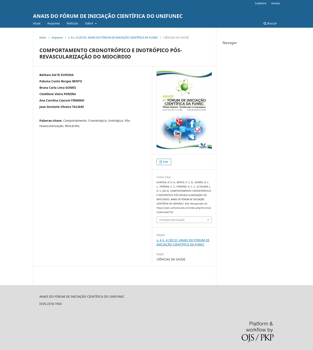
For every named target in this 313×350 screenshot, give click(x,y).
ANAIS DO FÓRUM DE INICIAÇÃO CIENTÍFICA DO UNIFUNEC (107, 15)
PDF (165, 162)
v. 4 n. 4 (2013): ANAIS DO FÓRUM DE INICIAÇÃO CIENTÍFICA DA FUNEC (113, 37)
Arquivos (53, 23)
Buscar (271, 23)
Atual (36, 23)
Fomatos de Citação (172, 220)
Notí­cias (72, 23)
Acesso (275, 3)
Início (42, 37)
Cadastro (260, 3)
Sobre (89, 23)
